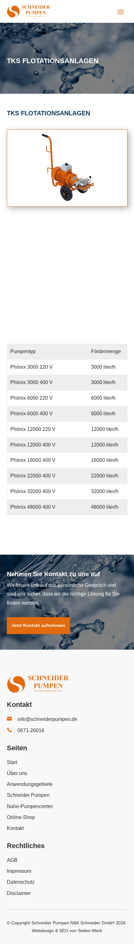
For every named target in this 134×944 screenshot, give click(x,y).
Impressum (19, 871)
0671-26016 (30, 730)
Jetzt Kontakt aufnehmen (38, 625)
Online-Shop (21, 817)
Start (12, 762)
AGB (12, 860)
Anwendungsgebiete (30, 784)
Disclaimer (19, 893)
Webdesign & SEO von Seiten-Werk (67, 930)
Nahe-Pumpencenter (30, 806)
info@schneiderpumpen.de (47, 719)
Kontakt (15, 828)
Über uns (17, 773)
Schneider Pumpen (28, 795)
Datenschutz (21, 882)
